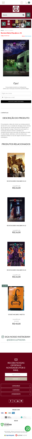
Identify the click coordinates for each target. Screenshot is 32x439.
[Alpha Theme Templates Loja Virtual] (21, 435)
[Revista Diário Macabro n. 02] (16, 216)
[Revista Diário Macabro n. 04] (16, 260)
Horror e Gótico (9, 30)
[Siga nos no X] (14, 401)
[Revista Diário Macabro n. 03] (16, 171)
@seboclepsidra (16, 340)
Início (2, 30)
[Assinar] (16, 379)
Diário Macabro (28, 36)
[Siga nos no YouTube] (17, 401)
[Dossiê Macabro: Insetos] (16, 305)
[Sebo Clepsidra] (16, 9)
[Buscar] (23, 15)
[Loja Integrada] (9, 435)
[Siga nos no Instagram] (21, 401)
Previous (4, 24)
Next (28, 24)
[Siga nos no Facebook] (10, 401)
